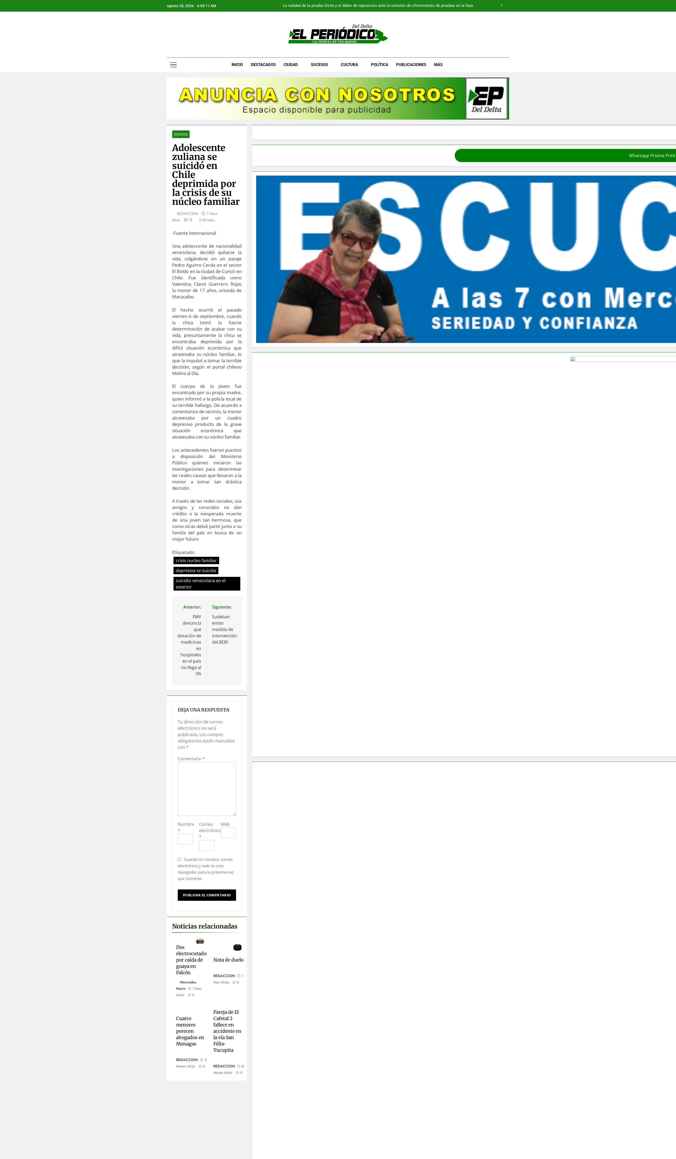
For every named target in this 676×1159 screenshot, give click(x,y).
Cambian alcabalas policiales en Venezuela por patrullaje (397, 1027)
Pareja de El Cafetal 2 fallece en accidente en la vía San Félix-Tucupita (300, 684)
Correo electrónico (248, 544)
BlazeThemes (359, 1149)
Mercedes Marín (212, 657)
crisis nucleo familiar (220, 360)
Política (379, 64)
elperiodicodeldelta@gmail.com (344, 1107)
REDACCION (187, 177)
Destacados (263, 64)
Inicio (237, 64)
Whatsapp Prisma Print (423, 155)
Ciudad (291, 64)
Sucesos (319, 64)
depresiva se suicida (269, 360)
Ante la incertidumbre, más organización (382, 1016)
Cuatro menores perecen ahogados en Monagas (218, 681)
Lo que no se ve (361, 1055)
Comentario (191, 478)
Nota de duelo (290, 635)
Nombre (188, 544)
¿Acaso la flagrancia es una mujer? (442, 6)
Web (282, 544)
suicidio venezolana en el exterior (209, 370)
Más (438, 64)
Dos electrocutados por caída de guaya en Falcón (220, 641)
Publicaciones (411, 64)
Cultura (349, 64)
